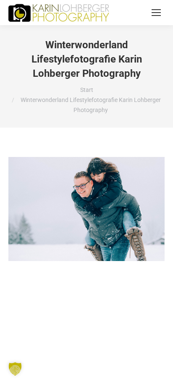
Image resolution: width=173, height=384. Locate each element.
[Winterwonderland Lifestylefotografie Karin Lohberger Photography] (86, 209)
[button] (15, 369)
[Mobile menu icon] (156, 12)
